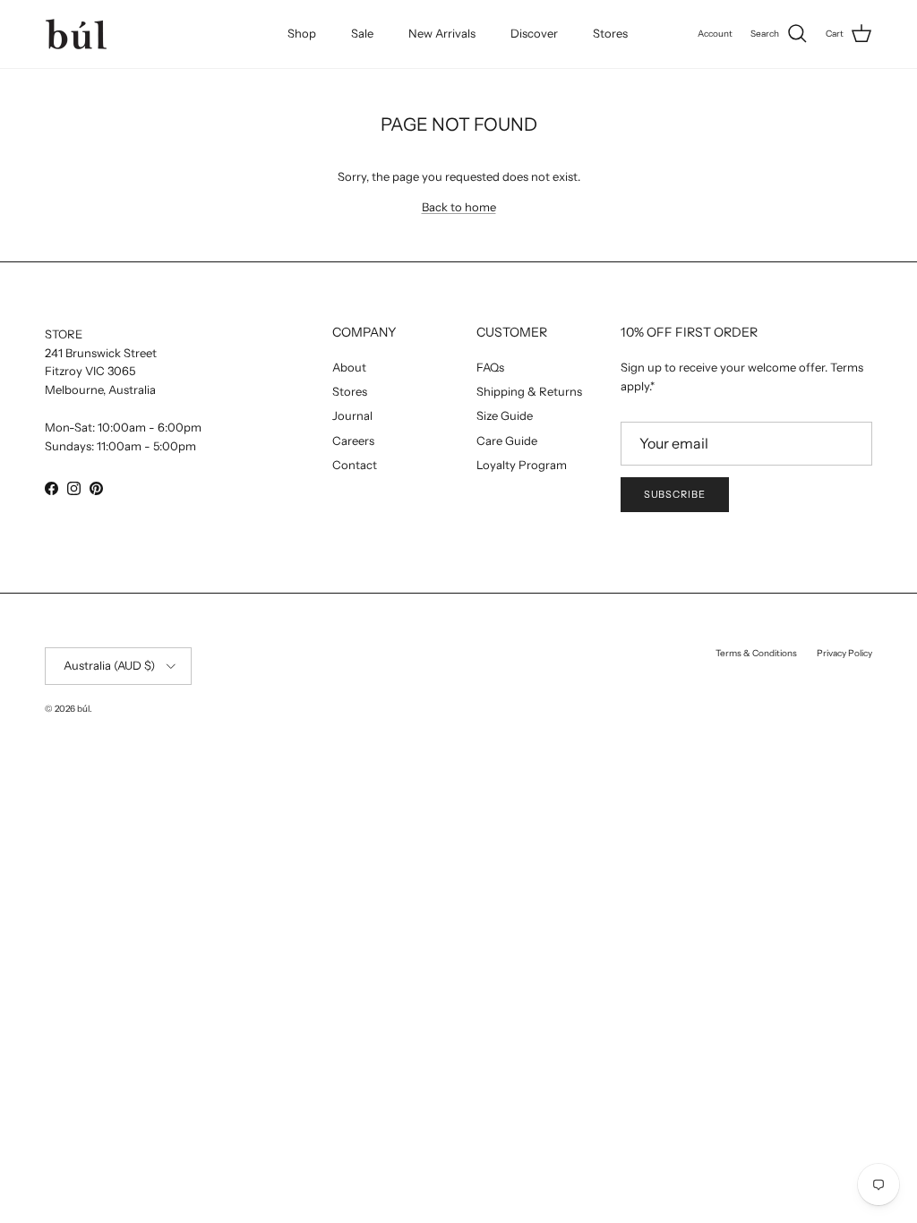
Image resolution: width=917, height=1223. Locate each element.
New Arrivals (442, 33)
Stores (610, 33)
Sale (362, 33)
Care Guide (506, 440)
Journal (352, 415)
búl (83, 708)
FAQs (490, 367)
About (349, 367)
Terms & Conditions (756, 653)
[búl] (76, 34)
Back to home (459, 207)
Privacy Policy (844, 653)
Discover (534, 33)
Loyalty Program (521, 465)
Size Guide (504, 415)
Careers (353, 440)
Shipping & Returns (529, 391)
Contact (354, 465)
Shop (301, 33)
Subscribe (675, 494)
